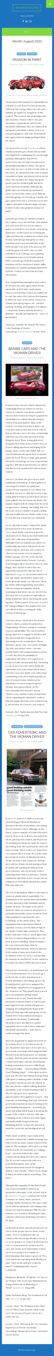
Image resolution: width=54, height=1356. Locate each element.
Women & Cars (27, 7)
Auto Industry (17, 726)
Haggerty (20, 574)
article (9, 532)
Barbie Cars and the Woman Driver (27, 351)
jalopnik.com (18, 1287)
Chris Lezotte (39, 64)
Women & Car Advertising (33, 726)
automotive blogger (17, 1196)
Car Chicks (21, 53)
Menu (26, 32)
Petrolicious (33, 148)
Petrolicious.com (25, 331)
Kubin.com (15, 1298)
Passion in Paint (27, 60)
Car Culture (32, 53)
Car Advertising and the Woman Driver (27, 734)
